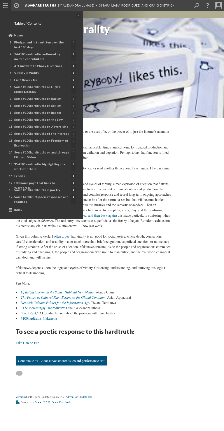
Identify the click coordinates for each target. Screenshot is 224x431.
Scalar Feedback (61, 402)
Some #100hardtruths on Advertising (41, 126)
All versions (73, 396)
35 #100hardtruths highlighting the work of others (39, 166)
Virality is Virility (26, 73)
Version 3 (21, 396)
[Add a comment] (21, 373)
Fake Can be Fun (27, 342)
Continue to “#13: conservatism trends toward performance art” (61, 360)
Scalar (38, 402)
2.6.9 (46, 402)
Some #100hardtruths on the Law (38, 119)
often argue (62, 236)
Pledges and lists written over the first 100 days (39, 45)
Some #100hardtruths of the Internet (41, 133)
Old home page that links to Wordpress (34, 185)
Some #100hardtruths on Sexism (37, 105)
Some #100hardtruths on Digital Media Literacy (37, 89)
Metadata (87, 396)
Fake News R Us (25, 80)
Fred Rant (29, 313)
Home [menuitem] (18, 35)
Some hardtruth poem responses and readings (41, 199)
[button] (207, 5)
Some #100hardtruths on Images (37, 112)
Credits (19, 176)
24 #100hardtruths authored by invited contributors (37, 56)
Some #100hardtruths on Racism (37, 98)
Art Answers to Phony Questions (38, 66)
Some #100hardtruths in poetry (37, 190)
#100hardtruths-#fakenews (39, 318)
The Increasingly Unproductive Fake (47, 307)
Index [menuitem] (18, 210)
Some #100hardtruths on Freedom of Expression (41, 143)
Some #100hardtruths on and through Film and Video (41, 155)
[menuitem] (5, 5)
